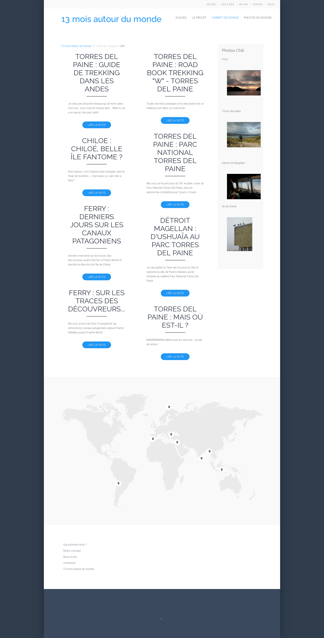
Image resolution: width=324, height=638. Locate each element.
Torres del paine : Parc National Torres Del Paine (175, 152)
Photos (257, 4)
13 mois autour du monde (111, 19)
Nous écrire (70, 556)
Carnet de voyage (225, 17)
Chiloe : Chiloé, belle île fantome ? (97, 149)
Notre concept (72, 550)
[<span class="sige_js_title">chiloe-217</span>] (239, 234)
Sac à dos (228, 4)
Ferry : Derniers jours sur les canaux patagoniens (96, 224)
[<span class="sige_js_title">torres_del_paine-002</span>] (244, 134)
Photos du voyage (258, 17)
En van (243, 4)
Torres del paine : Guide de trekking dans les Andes (96, 72)
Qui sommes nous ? (75, 544)
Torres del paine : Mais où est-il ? (175, 317)
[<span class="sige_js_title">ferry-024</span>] (244, 82)
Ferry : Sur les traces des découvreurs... (96, 301)
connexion (69, 563)
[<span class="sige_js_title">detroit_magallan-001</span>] (244, 186)
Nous (271, 4)
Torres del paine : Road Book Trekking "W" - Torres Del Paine (175, 72)
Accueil (211, 4)
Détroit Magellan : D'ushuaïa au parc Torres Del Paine (175, 236)
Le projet (199, 17)
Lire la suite (96, 125)
